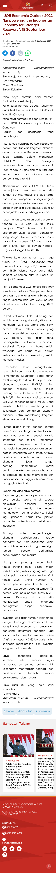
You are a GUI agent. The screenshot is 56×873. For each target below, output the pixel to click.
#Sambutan (25, 711)
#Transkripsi (42, 711)
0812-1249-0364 (14, 833)
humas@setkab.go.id (12, 842)
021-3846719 (12, 827)
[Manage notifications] (48, 866)
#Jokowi (9, 711)
